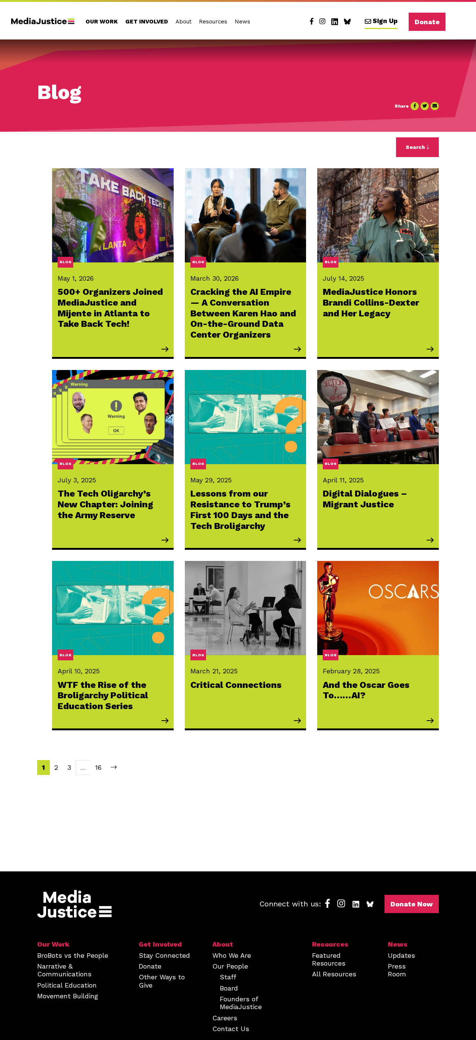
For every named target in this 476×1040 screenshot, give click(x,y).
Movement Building (67, 996)
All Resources (334, 974)
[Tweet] (425, 106)
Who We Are (231, 955)
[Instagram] (322, 22)
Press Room (397, 970)
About (184, 21)
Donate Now (411, 904)
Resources (213, 21)
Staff (228, 977)
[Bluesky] (347, 22)
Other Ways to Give (162, 981)
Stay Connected (164, 955)
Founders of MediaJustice (241, 1003)
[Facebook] (311, 22)
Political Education (67, 985)
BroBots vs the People (72, 955)
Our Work (102, 21)
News (242, 21)
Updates (401, 955)
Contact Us (230, 1029)
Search (416, 147)
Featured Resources (328, 959)
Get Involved (146, 21)
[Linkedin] (334, 22)
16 (98, 767)
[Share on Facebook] (415, 106)
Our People (230, 966)
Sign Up (385, 21)
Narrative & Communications (64, 970)
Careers (224, 1018)
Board (229, 988)
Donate (427, 22)
